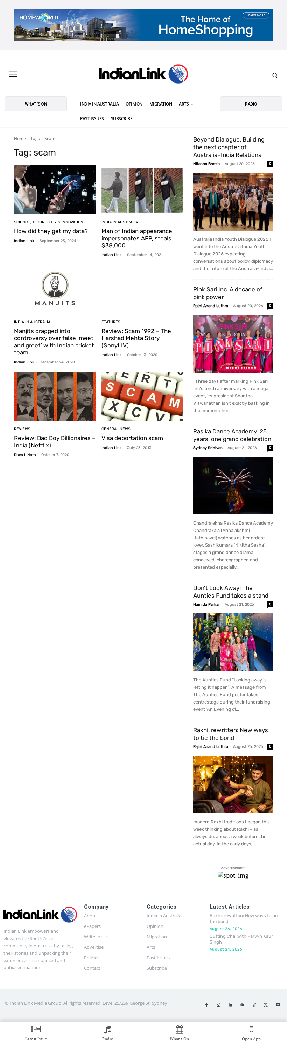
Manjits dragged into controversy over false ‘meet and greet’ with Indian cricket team (54, 341)
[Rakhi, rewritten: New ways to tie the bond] (233, 784)
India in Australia (120, 222)
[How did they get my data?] (55, 189)
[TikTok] (254, 1005)
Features (111, 322)
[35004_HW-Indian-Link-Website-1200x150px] (143, 25)
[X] (266, 1005)
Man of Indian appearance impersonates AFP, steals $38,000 (137, 238)
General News (116, 429)
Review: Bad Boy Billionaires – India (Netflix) (55, 441)
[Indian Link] (143, 75)
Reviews (22, 429)
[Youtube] (278, 1005)
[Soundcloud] (242, 1005)
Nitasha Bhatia (206, 163)
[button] (275, 75)
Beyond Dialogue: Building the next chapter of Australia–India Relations (229, 147)
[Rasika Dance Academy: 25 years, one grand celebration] (233, 485)
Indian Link (24, 241)
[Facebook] (206, 1005)
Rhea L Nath (25, 455)
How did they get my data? (51, 231)
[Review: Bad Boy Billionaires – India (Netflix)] (55, 396)
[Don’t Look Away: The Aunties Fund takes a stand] (233, 642)
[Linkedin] (230, 1005)
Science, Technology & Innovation (48, 222)
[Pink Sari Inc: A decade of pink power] (233, 344)
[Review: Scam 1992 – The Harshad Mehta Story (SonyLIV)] (143, 289)
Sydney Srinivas (208, 448)
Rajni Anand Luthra (210, 306)
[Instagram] (218, 1005)
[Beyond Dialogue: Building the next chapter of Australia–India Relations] (233, 201)
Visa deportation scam (132, 437)
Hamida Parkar (206, 604)
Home (20, 139)
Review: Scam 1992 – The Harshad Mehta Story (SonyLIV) (136, 338)
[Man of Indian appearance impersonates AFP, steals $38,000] (143, 189)
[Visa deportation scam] (143, 396)
